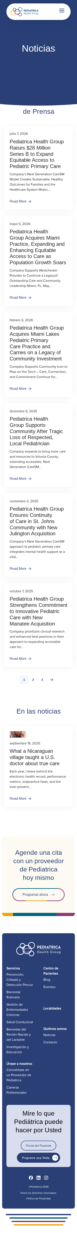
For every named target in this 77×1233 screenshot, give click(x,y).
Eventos (49, 987)
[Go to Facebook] (31, 1178)
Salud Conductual (19, 1022)
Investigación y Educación (17, 1049)
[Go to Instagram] (46, 1178)
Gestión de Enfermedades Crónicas (17, 1010)
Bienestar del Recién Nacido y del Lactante (18, 1034)
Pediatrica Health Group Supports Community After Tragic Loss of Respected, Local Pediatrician (36, 431)
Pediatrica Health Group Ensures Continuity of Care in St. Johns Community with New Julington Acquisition (37, 521)
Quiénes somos (55, 1028)
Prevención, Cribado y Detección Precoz (19, 980)
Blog (46, 979)
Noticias (49, 1035)
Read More (18, 201)
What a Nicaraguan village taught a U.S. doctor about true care (34, 757)
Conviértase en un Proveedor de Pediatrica (18, 1075)
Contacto (50, 1042)
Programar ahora (35, 894)
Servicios (13, 968)
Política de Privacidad (38, 1198)
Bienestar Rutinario (13, 994)
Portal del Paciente (38, 1145)
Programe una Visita (35, 1158)
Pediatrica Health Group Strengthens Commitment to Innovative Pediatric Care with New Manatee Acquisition (38, 611)
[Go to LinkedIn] (38, 1178)
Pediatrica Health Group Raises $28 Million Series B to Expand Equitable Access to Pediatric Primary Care (37, 154)
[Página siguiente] (51, 679)
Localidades (52, 1008)
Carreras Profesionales (16, 1090)
